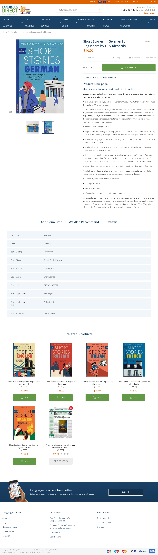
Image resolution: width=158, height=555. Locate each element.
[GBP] (100, 2)
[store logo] (16, 10)
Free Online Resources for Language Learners (60, 519)
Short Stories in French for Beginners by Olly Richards (134, 384)
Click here (151, 7)
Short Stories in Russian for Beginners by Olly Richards (61, 384)
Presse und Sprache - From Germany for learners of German (61, 447)
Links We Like (55, 532)
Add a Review (151, 57)
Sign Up (125, 492)
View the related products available (99, 77)
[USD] (108, 2)
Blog (4, 522)
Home (4, 32)
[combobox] (79, 9)
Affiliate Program (9, 531)
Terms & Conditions (105, 518)
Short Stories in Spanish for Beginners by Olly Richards (24, 447)
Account (121, 2)
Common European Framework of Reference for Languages (62, 526)
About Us (6, 518)
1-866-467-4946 (129, 9)
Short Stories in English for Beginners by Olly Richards (24, 384)
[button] (7, 109)
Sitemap (100, 527)
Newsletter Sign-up (9, 527)
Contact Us (6, 536)
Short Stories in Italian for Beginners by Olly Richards (97, 384)
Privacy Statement (104, 522)
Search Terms (55, 537)
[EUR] (104, 2)
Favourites (138, 2)
